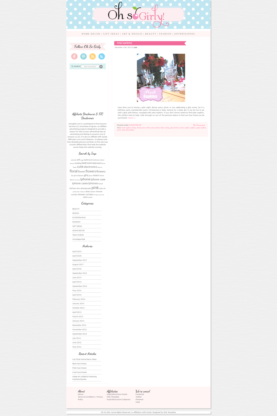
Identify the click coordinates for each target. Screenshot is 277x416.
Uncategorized (78, 239)
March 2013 (77, 317)
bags (82, 160)
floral (73, 171)
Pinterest (139, 400)
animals (74, 160)
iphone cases (80, 183)
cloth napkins (126, 128)
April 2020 (77, 256)
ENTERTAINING (184, 34)
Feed (138, 402)
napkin (187, 128)
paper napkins (201, 128)
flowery (101, 171)
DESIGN (75, 213)
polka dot (102, 188)
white (85, 197)
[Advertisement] (88, 90)
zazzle (90, 197)
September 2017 (79, 260)
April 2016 (77, 269)
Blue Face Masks (79, 364)
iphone (85, 179)
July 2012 (76, 338)
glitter (91, 176)
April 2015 (77, 282)
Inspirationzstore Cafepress (118, 400)
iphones (93, 183)
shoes (87, 192)
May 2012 (76, 347)
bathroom (88, 160)
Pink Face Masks (79, 368)
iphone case (98, 179)
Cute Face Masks (79, 372)
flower (81, 171)
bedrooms (97, 163)
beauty (72, 163)
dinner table (160, 128)
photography (86, 188)
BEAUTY (150, 34)
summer (101, 195)
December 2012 (79, 325)
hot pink (77, 180)
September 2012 (79, 334)
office (78, 188)
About (80, 394)
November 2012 (79, 330)
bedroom (87, 163)
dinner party (150, 128)
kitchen (73, 188)
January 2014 (78, 304)
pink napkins (130, 130)
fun (72, 176)
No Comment (199, 125)
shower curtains (86, 194)
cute (80, 167)
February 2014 (78, 299)
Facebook (140, 394)
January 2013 (78, 321)
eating (167, 128)
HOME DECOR (91, 34)
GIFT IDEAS (111, 34)
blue (103, 163)
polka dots (76, 192)
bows (75, 167)
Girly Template (113, 397)
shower (93, 192)
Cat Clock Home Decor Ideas (84, 359)
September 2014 (79, 286)
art (78, 160)
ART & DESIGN (132, 34)
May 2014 (76, 291)
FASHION (165, 34)
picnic (119, 130)
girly (86, 175)
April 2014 (77, 295)
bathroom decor (98, 160)
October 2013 (78, 308)
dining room (141, 128)
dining (134, 128)
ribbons (82, 192)
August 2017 (78, 265)
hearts (96, 175)
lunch (182, 128)
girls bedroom (79, 176)
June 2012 (77, 343)
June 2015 (77, 278)
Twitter (139, 397)
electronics (90, 166)
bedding (78, 163)
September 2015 (79, 273)
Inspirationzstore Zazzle (117, 394)
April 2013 (77, 312)
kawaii (100, 184)
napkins (192, 128)
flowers (91, 171)
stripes (96, 195)
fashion (100, 167)
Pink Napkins (124, 43)
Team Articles (78, 235)
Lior (135, 47)
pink (95, 188)
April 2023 (77, 252)
